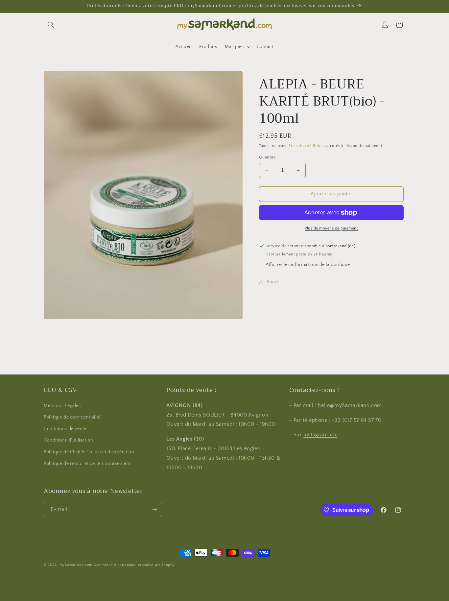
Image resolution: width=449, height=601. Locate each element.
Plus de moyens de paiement (331, 228)
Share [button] (273, 282)
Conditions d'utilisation (68, 440)
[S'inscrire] (154, 509)
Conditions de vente (65, 428)
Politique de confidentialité (72, 417)
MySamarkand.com (76, 565)
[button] (51, 24)
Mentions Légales (62, 405)
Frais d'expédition (306, 146)
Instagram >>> (320, 435)
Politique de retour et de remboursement (87, 463)
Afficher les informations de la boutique (308, 264)
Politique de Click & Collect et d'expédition (89, 451)
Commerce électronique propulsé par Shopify (134, 565)
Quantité (267, 157)
